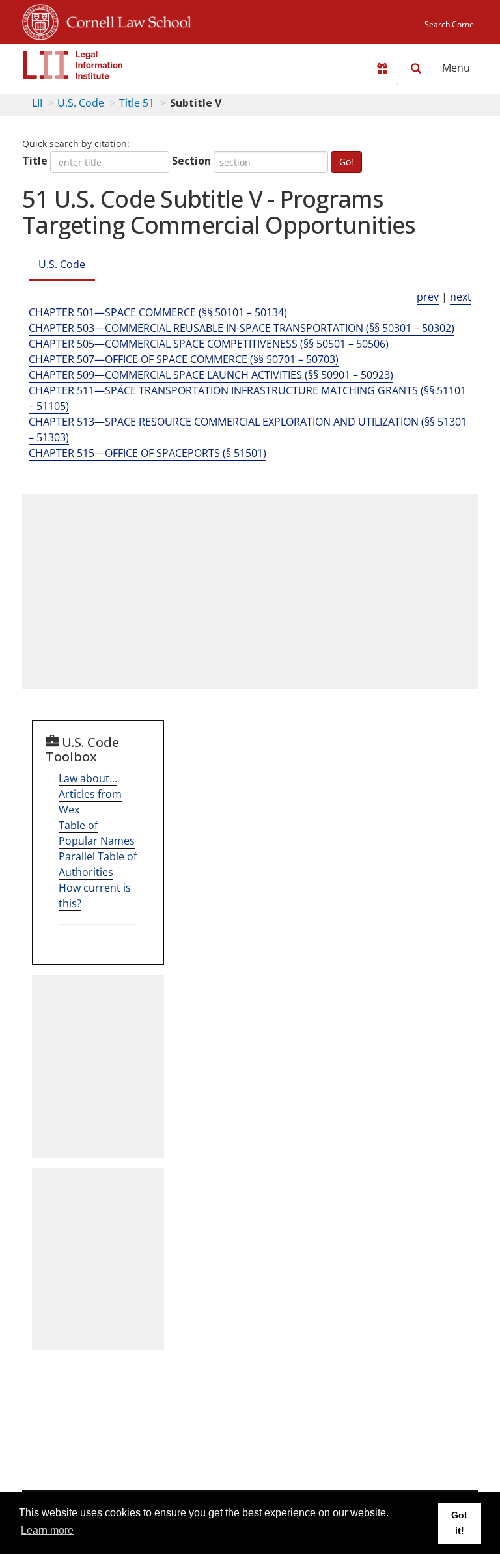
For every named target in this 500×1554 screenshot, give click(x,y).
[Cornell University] (40, 20)
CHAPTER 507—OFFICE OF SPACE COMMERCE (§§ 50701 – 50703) (184, 359)
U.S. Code (80, 103)
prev (428, 297)
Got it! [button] (459, 1523)
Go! (346, 162)
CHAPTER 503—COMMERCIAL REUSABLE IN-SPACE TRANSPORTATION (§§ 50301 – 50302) (241, 328)
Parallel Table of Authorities (98, 864)
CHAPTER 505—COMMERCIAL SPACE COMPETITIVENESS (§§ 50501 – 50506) (209, 343)
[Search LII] (416, 68)
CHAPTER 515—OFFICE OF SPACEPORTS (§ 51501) (147, 453)
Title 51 (136, 103)
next (460, 297)
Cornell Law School (125, 20)
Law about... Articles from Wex (90, 794)
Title (35, 161)
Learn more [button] (47, 1530)
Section (191, 161)
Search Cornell (451, 24)
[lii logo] (73, 65)
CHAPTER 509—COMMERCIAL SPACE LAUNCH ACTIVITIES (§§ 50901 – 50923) (211, 375)
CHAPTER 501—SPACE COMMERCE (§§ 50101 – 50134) (158, 312)
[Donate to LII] (382, 68)
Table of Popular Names (97, 833)
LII (37, 103)
